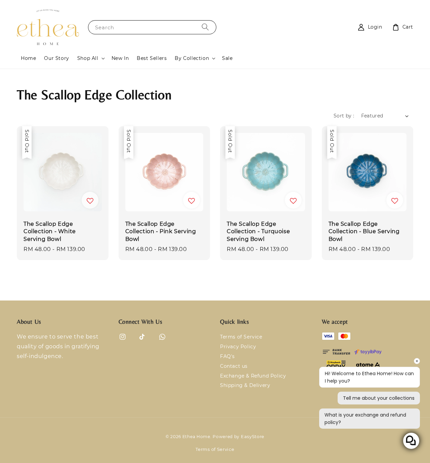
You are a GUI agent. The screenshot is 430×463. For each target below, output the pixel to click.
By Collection (192, 58)
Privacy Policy (238, 347)
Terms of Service (241, 337)
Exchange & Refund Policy (253, 376)
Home (28, 58)
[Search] (205, 27)
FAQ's (227, 356)
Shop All (87, 58)
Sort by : (344, 116)
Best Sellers (152, 58)
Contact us (234, 366)
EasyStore (252, 436)
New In (120, 58)
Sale (227, 58)
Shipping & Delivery (245, 385)
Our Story (56, 58)
